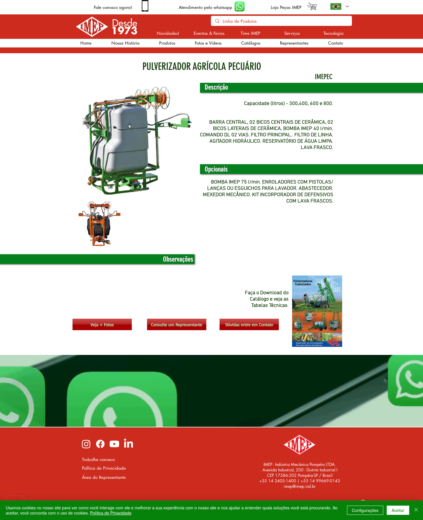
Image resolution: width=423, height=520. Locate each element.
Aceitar (398, 510)
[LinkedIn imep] (128, 444)
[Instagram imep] (86, 444)
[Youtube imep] (114, 444)
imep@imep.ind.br (300, 486)
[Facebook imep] (100, 444)
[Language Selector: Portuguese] (339, 6)
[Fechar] (416, 510)
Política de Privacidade (111, 513)
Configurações (365, 510)
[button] (167, 43)
